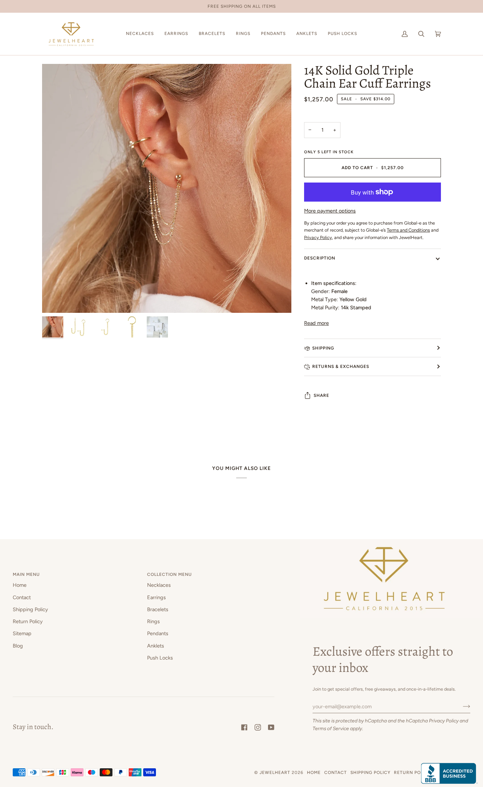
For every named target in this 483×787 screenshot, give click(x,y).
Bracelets (157, 609)
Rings (153, 621)
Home (20, 585)
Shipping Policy (30, 609)
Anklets (155, 646)
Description (319, 258)
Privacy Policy (444, 720)
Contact (22, 597)
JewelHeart (275, 772)
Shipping (323, 348)
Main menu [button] (26, 574)
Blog (18, 646)
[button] (140, 34)
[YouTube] (271, 727)
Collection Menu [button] (169, 574)
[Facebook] (244, 727)
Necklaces (159, 585)
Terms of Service (331, 728)
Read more (316, 323)
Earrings (156, 597)
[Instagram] (258, 727)
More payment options (330, 211)
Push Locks (160, 658)
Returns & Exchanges (340, 366)
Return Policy (28, 621)
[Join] (461, 706)
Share (321, 395)
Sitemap (22, 633)
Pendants (157, 633)
